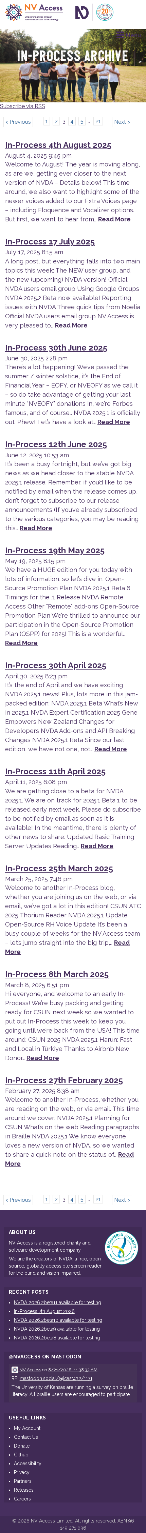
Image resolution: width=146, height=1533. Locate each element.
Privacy (22, 1472)
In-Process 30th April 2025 (55, 665)
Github (21, 1454)
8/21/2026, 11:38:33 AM (72, 1369)
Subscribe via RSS (22, 106)
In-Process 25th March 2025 (59, 868)
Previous (20, 122)
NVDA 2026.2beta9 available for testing (57, 1329)
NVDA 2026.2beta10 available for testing (58, 1320)
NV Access (29, 1369)
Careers (22, 1498)
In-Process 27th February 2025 (64, 1080)
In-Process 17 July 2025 (50, 241)
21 (98, 121)
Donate (22, 1446)
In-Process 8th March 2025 (57, 974)
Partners (23, 1481)
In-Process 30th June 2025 (56, 348)
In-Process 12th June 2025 (56, 444)
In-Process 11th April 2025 (55, 771)
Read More (114, 219)
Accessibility (27, 1463)
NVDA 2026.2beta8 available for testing (57, 1337)
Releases (24, 1490)
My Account (27, 1428)
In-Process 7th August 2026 (44, 1311)
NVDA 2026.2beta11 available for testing (57, 1302)
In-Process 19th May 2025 (55, 550)
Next (120, 122)
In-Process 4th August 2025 (58, 145)
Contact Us (26, 1437)
